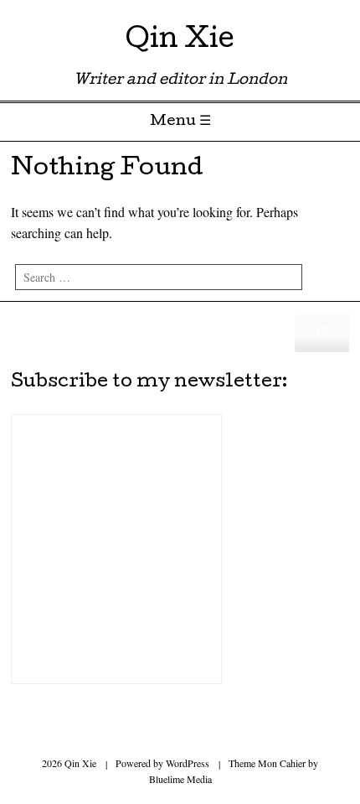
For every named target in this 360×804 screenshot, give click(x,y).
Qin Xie (180, 41)
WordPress (187, 763)
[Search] (322, 332)
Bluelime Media (180, 779)
